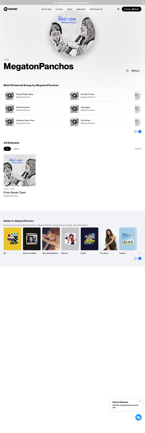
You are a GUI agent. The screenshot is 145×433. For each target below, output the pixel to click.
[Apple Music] (8, 200)
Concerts (59, 9)
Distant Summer (23, 107)
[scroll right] (139, 131)
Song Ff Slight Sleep (24, 94)
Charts (69, 9)
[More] (62, 95)
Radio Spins (81, 9)
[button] (143, 2)
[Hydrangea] (99, 109)
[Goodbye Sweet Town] (35, 122)
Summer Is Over (87, 94)
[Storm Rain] (99, 122)
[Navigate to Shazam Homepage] (10, 9)
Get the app (46, 9)
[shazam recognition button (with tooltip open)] (138, 417)
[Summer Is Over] (99, 96)
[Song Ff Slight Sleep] (35, 96)
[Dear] (139, 121)
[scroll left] (135, 131)
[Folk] (139, 108)
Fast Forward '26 (96, 9)
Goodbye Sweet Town (25, 120)
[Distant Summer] (35, 109)
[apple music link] (135, 71)
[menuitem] (46, 9)
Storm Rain (85, 120)
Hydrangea (85, 107)
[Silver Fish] (139, 95)
